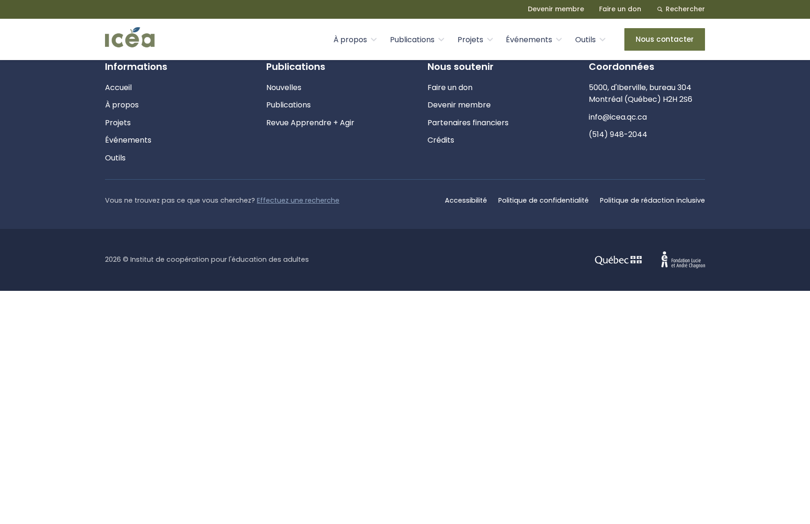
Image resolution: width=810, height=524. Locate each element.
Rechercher (685, 9)
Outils (585, 39)
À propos (350, 39)
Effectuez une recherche (298, 200)
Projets (470, 39)
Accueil (118, 87)
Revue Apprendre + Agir (310, 122)
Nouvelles (283, 87)
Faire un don (620, 9)
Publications (412, 39)
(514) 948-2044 (618, 134)
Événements (529, 39)
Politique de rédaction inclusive (652, 200)
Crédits (441, 140)
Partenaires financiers (468, 122)
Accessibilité (466, 200)
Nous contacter (665, 39)
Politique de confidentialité (543, 200)
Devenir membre (556, 9)
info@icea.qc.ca (618, 117)
